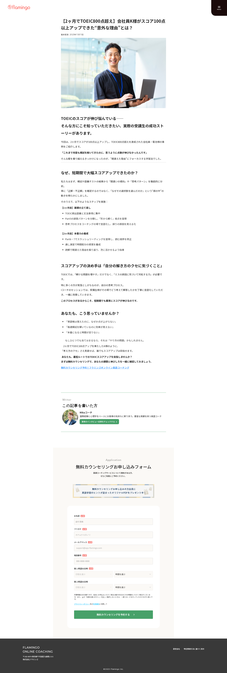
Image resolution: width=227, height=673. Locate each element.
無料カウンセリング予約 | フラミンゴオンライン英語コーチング (95, 367)
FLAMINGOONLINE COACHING (38, 649)
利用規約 (96, 604)
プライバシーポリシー (82, 604)
